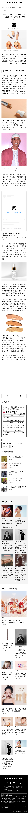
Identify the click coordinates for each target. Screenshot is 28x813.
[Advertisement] (14, 377)
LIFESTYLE (17, 787)
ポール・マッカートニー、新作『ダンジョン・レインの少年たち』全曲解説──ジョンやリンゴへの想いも (7, 547)
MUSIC (22, 786)
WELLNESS (12, 787)
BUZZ (21, 787)
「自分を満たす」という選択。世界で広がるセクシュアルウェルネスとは (20, 522)
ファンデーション (19, 443)
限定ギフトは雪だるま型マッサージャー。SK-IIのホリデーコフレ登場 (13, 422)
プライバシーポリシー (19, 789)
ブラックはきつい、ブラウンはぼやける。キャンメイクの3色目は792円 (13, 427)
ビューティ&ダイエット (7, 443)
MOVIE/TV (18, 786)
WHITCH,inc (18, 811)
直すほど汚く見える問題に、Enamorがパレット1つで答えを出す (13, 408)
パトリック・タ (12, 440)
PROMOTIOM (4, 518)
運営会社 (5, 789)
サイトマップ (16, 790)
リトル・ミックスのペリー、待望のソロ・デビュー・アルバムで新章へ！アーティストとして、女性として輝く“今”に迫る (7, 573)
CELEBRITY (7, 787)
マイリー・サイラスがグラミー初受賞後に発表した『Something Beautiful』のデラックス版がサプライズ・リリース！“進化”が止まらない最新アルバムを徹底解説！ (20, 575)
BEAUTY (13, 786)
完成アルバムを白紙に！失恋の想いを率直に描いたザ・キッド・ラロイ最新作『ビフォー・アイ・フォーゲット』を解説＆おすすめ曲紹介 (20, 548)
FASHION (9, 786)
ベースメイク (5, 446)
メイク (13, 446)
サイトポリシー (11, 789)
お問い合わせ (10, 790)
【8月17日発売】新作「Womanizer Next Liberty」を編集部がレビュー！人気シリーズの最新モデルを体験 (14, 415)
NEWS (5, 786)
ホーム (2, 7)
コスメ (4, 440)
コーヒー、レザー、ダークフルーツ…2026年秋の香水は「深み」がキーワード (13, 433)
